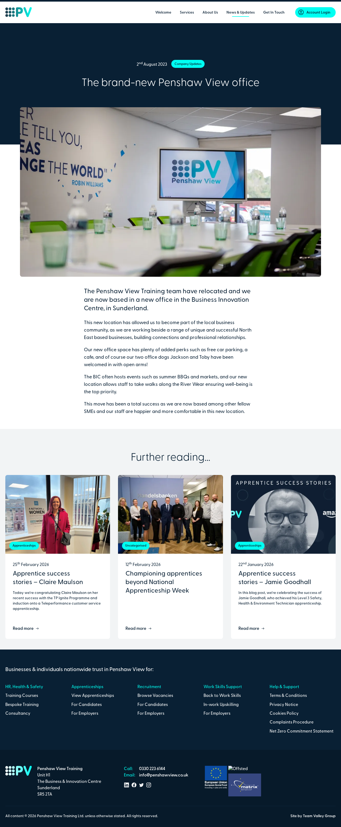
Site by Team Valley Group (313, 816)
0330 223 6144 (151, 769)
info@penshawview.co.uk (163, 775)
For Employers (84, 714)
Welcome (163, 13)
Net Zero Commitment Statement (302, 731)
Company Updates (187, 64)
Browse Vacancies (155, 696)
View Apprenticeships (92, 696)
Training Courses (21, 696)
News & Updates (240, 13)
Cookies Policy (284, 714)
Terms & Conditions (288, 696)
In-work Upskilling (221, 705)
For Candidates (86, 705)
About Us (210, 13)
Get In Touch (274, 13)
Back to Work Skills (222, 696)
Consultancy (17, 714)
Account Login (318, 13)
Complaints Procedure (292, 722)
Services (187, 13)
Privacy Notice (284, 705)
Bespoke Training (22, 705)
